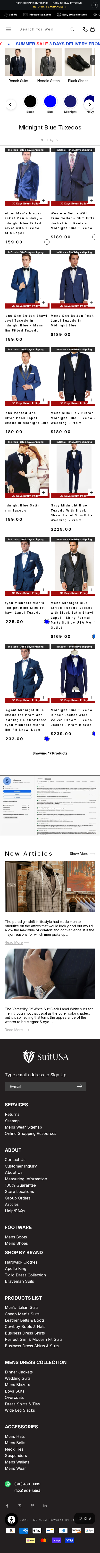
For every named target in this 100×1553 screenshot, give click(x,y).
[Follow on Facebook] (7, 1505)
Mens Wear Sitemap (23, 1127)
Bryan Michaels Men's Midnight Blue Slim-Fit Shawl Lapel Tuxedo (23, 608)
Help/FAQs (15, 1210)
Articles (12, 1204)
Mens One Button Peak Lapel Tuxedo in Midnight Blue (72, 320)
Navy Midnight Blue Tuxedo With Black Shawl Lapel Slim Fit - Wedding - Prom (72, 513)
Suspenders (16, 1455)
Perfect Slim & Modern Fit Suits (34, 1339)
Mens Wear (15, 1468)
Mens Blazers (17, 1384)
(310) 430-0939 (27, 1484)
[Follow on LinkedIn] (45, 1505)
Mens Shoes (16, 1243)
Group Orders (18, 1198)
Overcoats (14, 1397)
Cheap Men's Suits (22, 1314)
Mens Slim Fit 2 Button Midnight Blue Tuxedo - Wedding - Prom (73, 418)
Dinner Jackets (19, 1372)
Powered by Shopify (66, 1520)
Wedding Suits (18, 1378)
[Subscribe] (79, 1086)
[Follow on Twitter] (19, 1505)
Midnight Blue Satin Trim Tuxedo (21, 508)
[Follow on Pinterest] (32, 1505)
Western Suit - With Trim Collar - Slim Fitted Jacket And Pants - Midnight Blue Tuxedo (74, 220)
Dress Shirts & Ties (22, 1404)
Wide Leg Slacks (20, 1410)
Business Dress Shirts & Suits (32, 1345)
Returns (12, 1114)
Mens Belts (15, 1442)
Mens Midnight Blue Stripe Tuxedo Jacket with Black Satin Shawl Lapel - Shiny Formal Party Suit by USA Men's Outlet (74, 615)
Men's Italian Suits (22, 1307)
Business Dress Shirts (25, 1333)
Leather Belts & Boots (25, 1320)
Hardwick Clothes (21, 1262)
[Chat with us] (95, 5)
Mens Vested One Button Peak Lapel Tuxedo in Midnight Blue (25, 418)
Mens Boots (16, 1237)
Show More (79, 854)
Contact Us (15, 1159)
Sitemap (12, 1120)
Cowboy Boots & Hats (25, 1326)
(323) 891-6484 (27, 1491)
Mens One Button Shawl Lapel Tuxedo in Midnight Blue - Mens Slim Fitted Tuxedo (24, 323)
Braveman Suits (19, 1281)
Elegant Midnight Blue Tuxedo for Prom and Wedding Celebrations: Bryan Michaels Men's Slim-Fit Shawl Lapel (24, 720)
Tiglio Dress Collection (25, 1275)
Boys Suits (14, 1391)
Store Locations (19, 1191)
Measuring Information (26, 1178)
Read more (14, 943)
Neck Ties (14, 1449)
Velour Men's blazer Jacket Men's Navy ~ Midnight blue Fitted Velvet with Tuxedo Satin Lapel (22, 223)
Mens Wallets (17, 1462)
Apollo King (15, 1268)
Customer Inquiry (21, 1166)
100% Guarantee (20, 1185)
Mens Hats (15, 1436)
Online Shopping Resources (30, 1133)
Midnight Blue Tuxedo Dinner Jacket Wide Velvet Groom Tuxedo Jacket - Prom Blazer (71, 717)
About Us (14, 1172)
